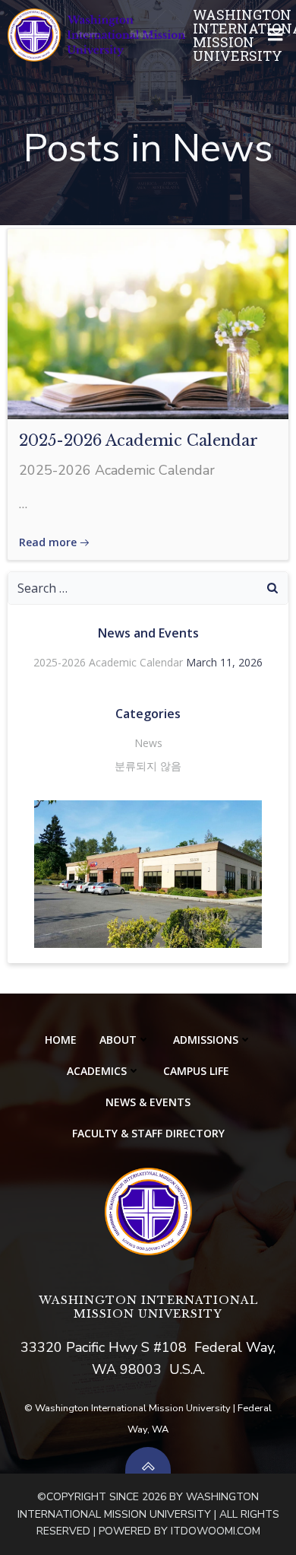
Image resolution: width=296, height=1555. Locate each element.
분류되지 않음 (148, 765)
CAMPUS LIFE (196, 1071)
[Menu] (275, 35)
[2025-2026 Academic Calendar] (148, 322)
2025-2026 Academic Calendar (108, 662)
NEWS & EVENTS (148, 1102)
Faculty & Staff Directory (148, 1133)
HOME (61, 1039)
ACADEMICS (97, 1071)
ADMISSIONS (205, 1039)
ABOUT (118, 1039)
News (148, 743)
